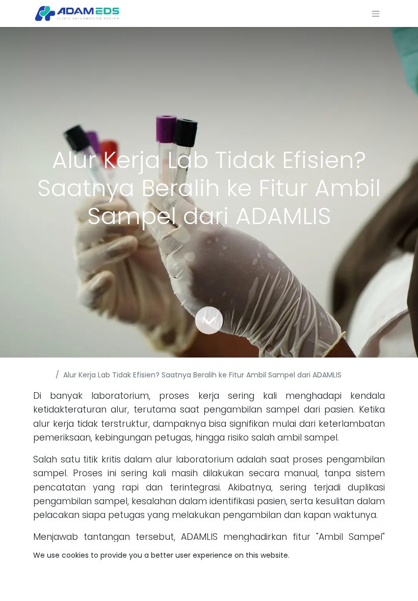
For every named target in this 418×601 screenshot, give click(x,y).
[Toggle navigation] (376, 13)
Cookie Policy (314, 555)
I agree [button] (366, 585)
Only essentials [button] (317, 585)
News (42, 375)
